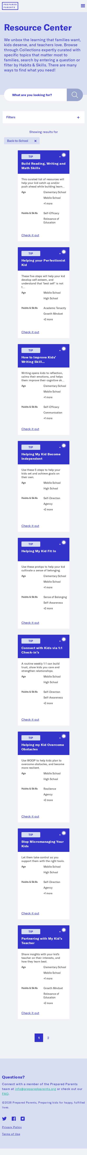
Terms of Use (11, 1134)
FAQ (5, 1094)
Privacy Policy (12, 1127)
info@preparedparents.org (35, 1089)
